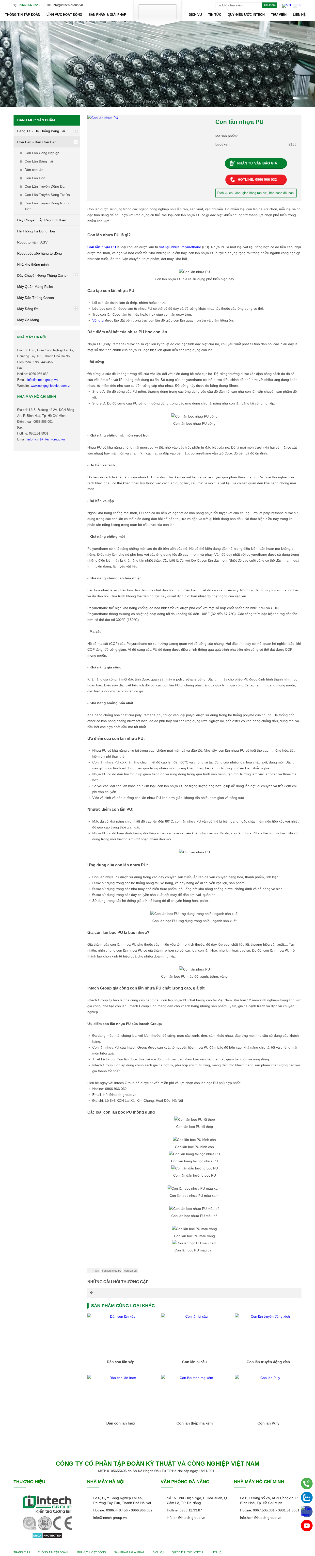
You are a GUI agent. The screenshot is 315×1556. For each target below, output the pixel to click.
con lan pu (130, 1270)
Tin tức (214, 14)
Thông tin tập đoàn (22, 14)
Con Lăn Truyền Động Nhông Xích (47, 206)
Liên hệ (299, 14)
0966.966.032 (28, 5)
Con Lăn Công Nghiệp (42, 153)
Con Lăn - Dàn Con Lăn (178, 102)
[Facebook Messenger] (307, 1511)
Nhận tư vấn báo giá (257, 163)
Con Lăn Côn (35, 178)
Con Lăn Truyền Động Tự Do (47, 195)
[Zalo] (307, 1497)
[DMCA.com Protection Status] (47, 1535)
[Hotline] (307, 1483)
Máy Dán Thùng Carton (35, 298)
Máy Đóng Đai (28, 309)
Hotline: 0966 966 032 (257, 179)
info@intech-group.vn (68, 5)
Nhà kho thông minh (33, 264)
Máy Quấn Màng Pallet (35, 287)
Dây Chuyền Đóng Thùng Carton (42, 275)
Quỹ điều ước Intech (246, 14)
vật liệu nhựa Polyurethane (180, 247)
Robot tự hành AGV (32, 242)
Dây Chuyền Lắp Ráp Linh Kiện (41, 220)
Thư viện (278, 14)
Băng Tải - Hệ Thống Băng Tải (41, 131)
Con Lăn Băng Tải (39, 161)
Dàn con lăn (34, 170)
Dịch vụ (195, 14)
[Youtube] (307, 1525)
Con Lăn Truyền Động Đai (45, 186)
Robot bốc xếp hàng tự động (39, 253)
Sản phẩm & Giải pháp (107, 14)
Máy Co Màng (28, 320)
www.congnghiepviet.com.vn (51, 386)
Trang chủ (22, 1552)
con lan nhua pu (111, 1270)
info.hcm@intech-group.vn (46, 439)
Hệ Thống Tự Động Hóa (36, 231)
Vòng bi (98, 320)
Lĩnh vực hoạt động (64, 14)
